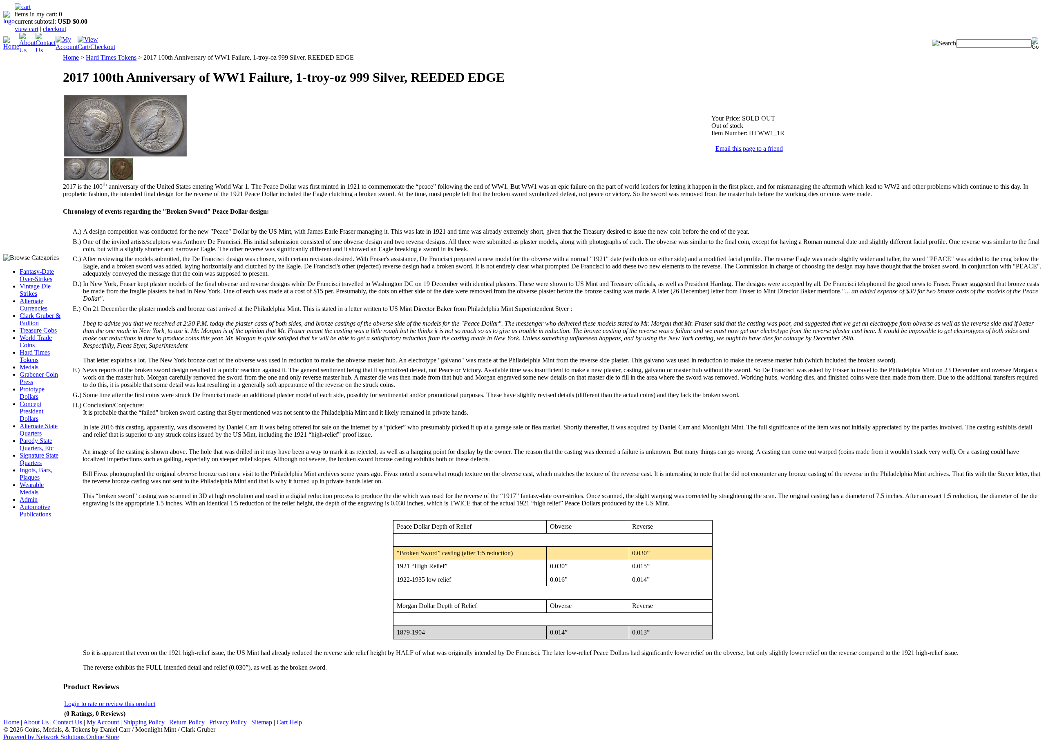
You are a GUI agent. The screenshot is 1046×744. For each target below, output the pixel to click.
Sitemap (261, 722)
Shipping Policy (144, 722)
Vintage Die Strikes (35, 290)
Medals (29, 367)
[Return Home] (9, 21)
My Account (103, 722)
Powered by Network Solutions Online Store (61, 736)
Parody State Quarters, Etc (37, 444)
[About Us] (27, 50)
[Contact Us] (46, 50)
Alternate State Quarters (39, 429)
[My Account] (67, 46)
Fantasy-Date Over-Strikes (37, 275)
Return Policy (187, 722)
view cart (26, 28)
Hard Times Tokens (35, 356)
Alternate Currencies (33, 304)
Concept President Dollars (31, 411)
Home (71, 57)
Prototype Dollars (32, 393)
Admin (29, 499)
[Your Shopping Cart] (23, 6)
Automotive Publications (35, 510)
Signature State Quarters (39, 459)
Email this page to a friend (749, 148)
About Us (36, 722)
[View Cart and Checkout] (96, 46)
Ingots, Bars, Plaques (36, 474)
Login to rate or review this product (109, 703)
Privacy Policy (228, 722)
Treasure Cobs (38, 330)
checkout (54, 28)
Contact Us (67, 722)
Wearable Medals (32, 488)
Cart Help (289, 722)
